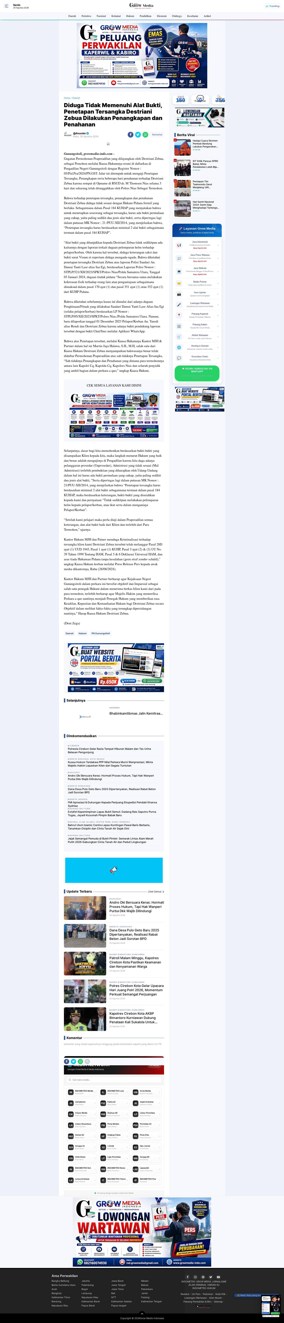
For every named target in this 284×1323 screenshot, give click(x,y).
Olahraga (177, 16)
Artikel (207, 16)
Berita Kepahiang (121, 927)
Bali (113, 1293)
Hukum (130, 16)
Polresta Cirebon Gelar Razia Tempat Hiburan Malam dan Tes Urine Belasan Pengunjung (109, 750)
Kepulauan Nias (90, 1297)
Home (67, 97)
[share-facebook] (130, 135)
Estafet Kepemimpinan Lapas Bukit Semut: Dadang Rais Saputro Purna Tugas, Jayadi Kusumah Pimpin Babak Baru (112, 813)
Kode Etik (220, 1294)
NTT (113, 1297)
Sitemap (218, 1301)
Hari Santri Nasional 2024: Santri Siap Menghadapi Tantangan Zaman (206, 204)
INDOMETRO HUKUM (203, 1288)
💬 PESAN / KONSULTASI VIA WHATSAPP (197, 373)
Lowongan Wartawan (195, 1297)
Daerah (72, 16)
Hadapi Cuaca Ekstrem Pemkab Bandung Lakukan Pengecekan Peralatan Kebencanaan (205, 143)
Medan (145, 1280)
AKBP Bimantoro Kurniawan (128, 954)
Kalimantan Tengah (151, 1301)
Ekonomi (161, 16)
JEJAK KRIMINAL (197, 1284)
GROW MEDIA (203, 1281)
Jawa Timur (117, 1289)
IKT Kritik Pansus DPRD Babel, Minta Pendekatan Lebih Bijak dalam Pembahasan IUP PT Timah (206, 164)
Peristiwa (86, 16)
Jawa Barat (117, 1280)
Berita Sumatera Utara (63, 1285)
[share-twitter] (138, 135)
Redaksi (185, 1294)
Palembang (88, 1285)
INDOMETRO (188, 1281)
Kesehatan (192, 16)
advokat (116, 899)
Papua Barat (88, 1305)
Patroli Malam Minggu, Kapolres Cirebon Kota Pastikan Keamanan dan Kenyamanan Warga (135, 962)
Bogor (85, 1289)
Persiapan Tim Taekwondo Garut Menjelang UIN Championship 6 (202, 184)
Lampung (87, 1293)
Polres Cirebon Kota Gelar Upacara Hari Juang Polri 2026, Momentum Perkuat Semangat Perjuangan (136, 990)
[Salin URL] (87, 1061)
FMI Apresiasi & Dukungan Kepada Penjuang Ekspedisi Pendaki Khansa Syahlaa (112, 804)
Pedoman (208, 1294)
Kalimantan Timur (61, 1297)
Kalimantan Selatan (121, 1301)
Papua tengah (118, 1305)
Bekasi (144, 1285)
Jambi (144, 1293)
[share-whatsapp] (145, 135)
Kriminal (116, 16)
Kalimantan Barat (91, 1301)
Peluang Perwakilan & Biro (197, 1301)
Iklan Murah (215, 1297)
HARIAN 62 (213, 1284)
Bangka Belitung (60, 1280)
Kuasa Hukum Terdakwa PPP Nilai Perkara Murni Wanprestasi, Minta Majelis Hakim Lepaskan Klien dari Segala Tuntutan (110, 763)
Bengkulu (57, 1293)
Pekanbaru (147, 1289)
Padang (145, 1297)
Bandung (56, 1301)
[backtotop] (142, 1314)
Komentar (157, 134)
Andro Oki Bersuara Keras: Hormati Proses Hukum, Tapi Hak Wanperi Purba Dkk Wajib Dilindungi (111, 777)
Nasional (101, 16)
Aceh (54, 1289)
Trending (274, 6)
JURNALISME (219, 1281)
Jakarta (86, 1280)
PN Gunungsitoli (101, 633)
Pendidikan (145, 16)
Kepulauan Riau (60, 1305)
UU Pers (196, 1294)
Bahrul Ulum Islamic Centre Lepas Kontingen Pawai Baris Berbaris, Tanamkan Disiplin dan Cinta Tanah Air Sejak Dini (109, 826)
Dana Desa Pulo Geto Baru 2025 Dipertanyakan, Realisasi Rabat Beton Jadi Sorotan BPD (112, 790)
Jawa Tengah (118, 1285)
